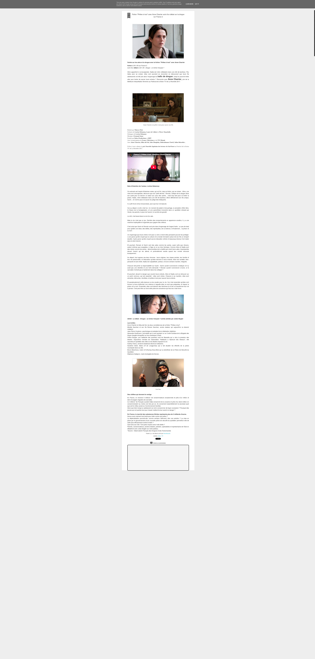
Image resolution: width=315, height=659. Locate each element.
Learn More (189, 4)
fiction (159, 436)
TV (162, 436)
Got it (197, 4)
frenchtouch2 (166, 433)
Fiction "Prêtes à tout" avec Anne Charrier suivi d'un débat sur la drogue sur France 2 (158, 15)
